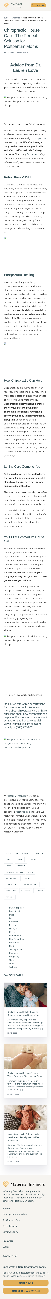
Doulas (12, 918)
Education (13, 922)
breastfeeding (22, 853)
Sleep (11, 960)
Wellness (13, 967)
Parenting (13, 953)
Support (12, 963)
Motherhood (15, 935)
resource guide (24, 812)
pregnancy (11, 891)
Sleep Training (10, 1226)
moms (30, 872)
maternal (21, 866)
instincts (32, 859)
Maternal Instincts (16, 796)
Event (6, 1247)
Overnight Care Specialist (15, 1214)
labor (8, 866)
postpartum (40, 138)
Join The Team (10, 1256)
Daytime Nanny (10, 1232)
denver (9, 859)
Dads (11, 915)
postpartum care (30, 884)
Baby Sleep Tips (16, 908)
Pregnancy (14, 956)
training (9, 897)
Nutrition (13, 946)
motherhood (11, 878)
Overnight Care (16, 949)
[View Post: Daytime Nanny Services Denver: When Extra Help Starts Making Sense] (25, 1056)
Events (12, 925)
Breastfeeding (15, 911)
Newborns (14, 943)
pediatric (26, 878)
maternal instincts (14, 872)
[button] (26, 5)
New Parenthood (17, 939)
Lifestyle (20, 52)
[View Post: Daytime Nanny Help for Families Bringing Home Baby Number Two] (25, 995)
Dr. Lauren (32, 154)
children (39, 853)
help (20, 859)
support (39, 891)
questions (25, 891)
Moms (26, 52)
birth (8, 853)
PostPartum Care (11, 1220)
